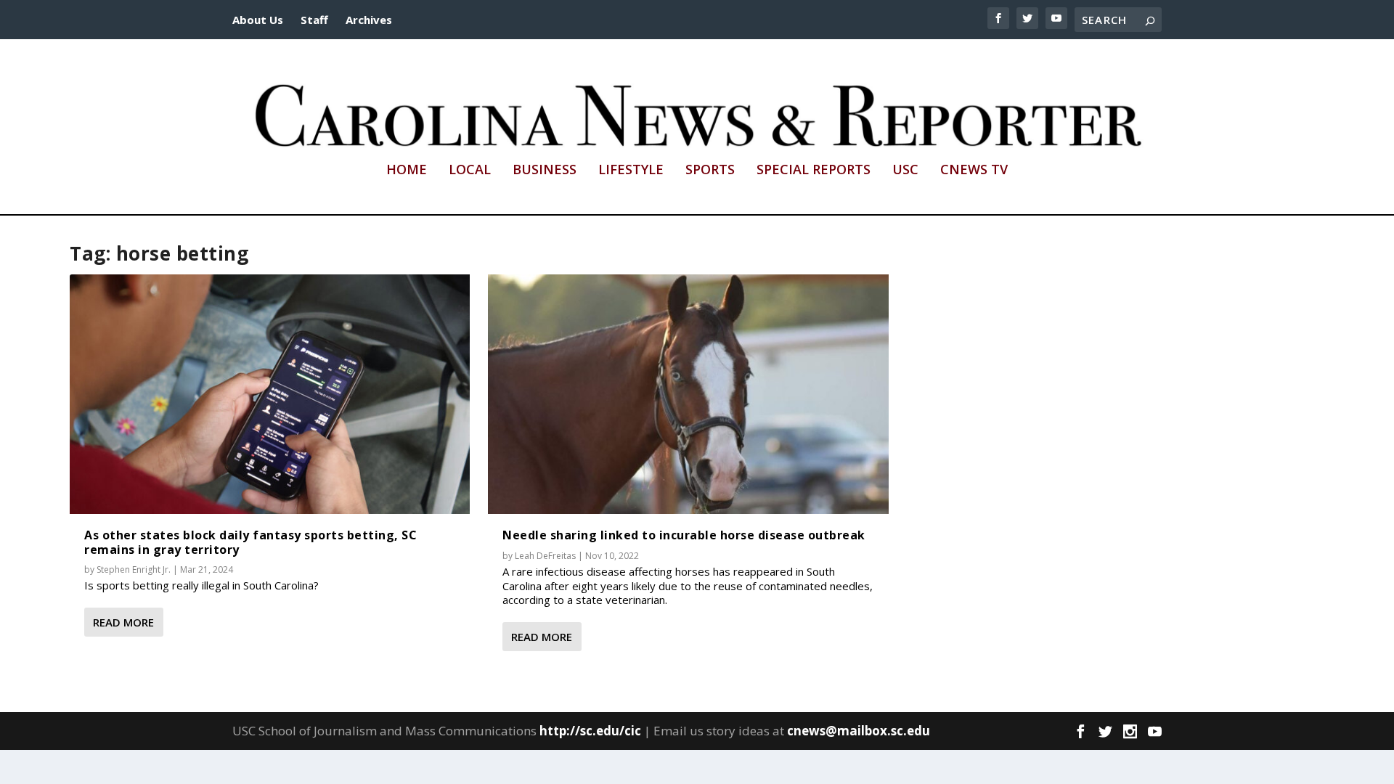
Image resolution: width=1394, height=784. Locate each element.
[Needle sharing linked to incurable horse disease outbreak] (688, 394)
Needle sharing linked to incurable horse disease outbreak (683, 535)
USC (905, 170)
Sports (710, 170)
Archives (369, 19)
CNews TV (974, 170)
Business (544, 170)
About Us (257, 19)
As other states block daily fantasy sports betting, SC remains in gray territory (250, 542)
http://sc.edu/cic (590, 730)
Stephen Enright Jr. (134, 569)
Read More (123, 622)
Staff (314, 19)
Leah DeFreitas (545, 556)
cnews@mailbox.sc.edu (858, 730)
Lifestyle (631, 170)
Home (406, 170)
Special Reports (814, 170)
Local (470, 170)
